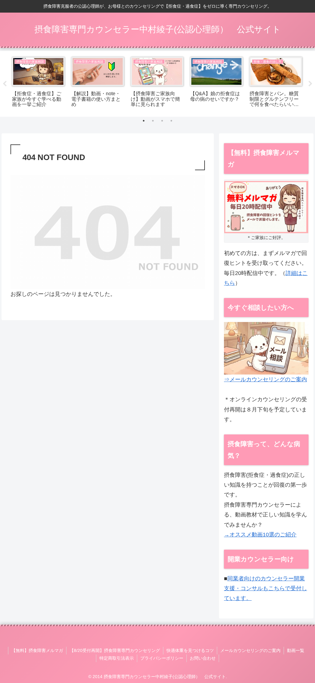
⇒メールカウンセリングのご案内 (265, 379)
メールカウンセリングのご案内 (250, 650)
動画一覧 (295, 650)
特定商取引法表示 (116, 658)
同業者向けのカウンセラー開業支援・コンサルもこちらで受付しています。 (265, 588)
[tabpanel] (38, 83)
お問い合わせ (203, 658)
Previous (5, 84)
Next (310, 84)
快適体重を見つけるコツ (190, 650)
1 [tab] (144, 121)
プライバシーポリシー (161, 658)
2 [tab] (153, 121)
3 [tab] (162, 121)
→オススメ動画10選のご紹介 (260, 535)
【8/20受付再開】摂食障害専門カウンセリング (115, 650)
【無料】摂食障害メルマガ (37, 650)
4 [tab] (171, 121)
